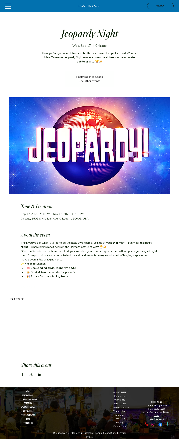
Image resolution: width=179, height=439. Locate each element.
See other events (89, 81)
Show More (28, 287)
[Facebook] (160, 424)
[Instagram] (153, 424)
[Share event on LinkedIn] (39, 374)
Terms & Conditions (106, 433)
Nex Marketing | (75, 433)
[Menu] (8, 6)
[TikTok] (167, 424)
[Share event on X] (31, 374)
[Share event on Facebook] (22, 374)
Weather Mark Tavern (89, 6)
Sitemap (89, 433)
